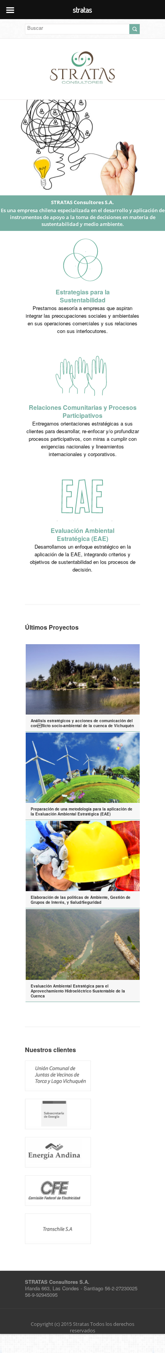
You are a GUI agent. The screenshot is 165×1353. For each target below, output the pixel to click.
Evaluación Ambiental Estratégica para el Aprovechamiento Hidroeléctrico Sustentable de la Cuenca (78, 991)
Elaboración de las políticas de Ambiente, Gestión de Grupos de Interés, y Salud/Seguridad (80, 900)
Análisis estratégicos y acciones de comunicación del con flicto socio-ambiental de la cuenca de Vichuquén (82, 723)
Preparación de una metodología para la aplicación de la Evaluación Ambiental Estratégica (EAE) (81, 811)
